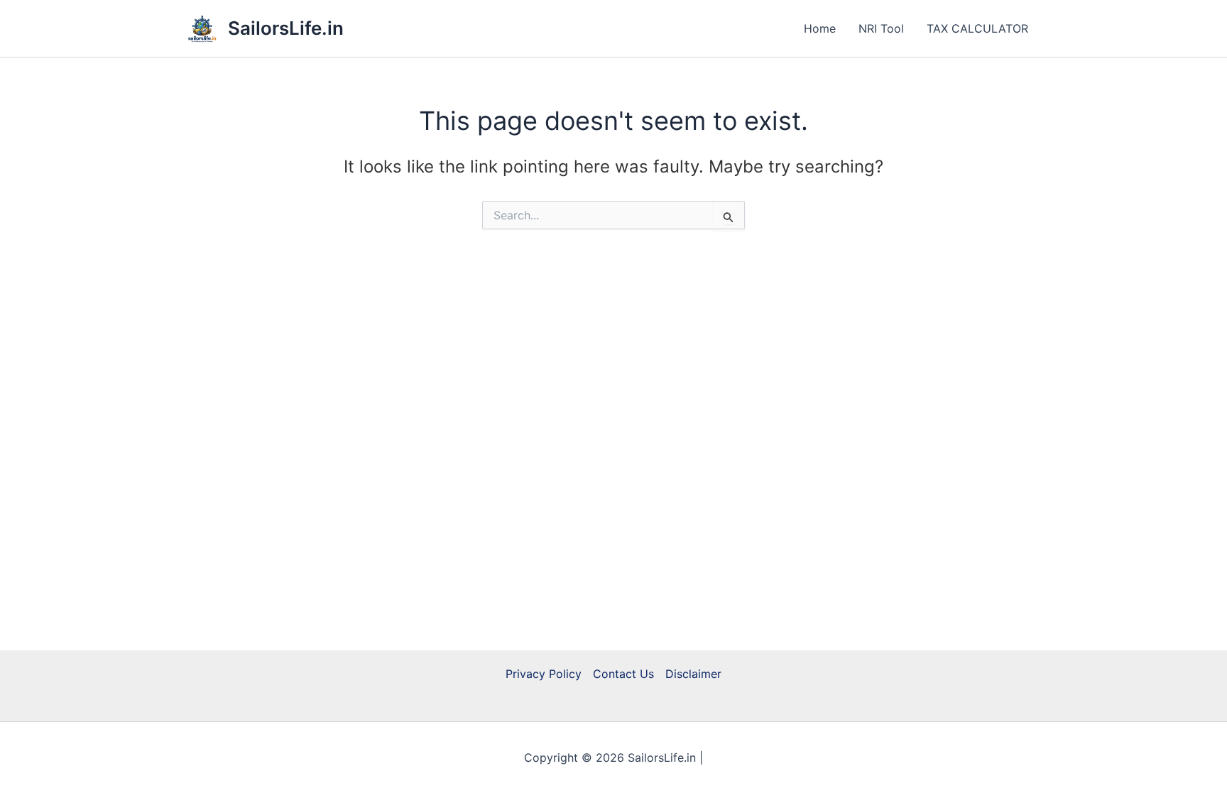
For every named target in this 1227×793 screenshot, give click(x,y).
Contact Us (623, 674)
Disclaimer (693, 674)
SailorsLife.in (286, 28)
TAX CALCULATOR (977, 28)
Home (820, 28)
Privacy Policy (544, 674)
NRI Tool (881, 28)
